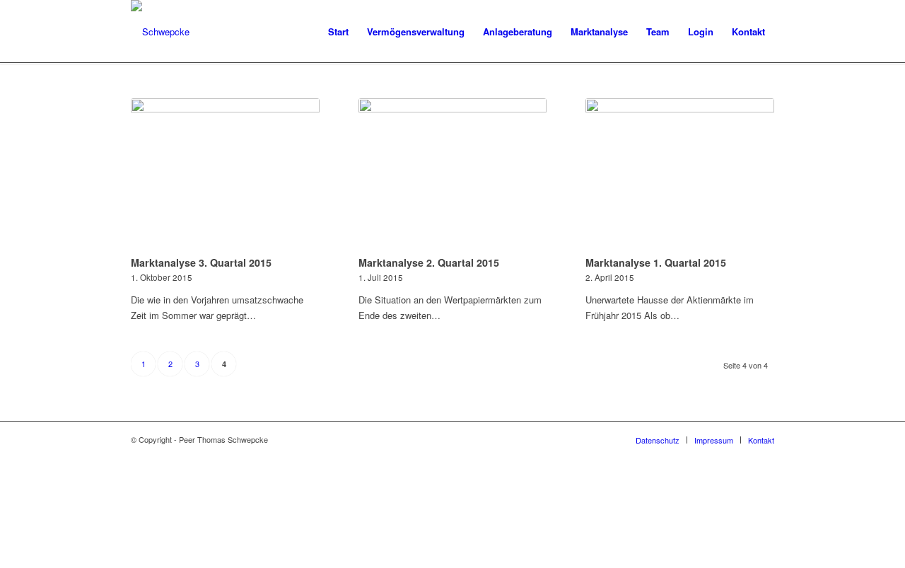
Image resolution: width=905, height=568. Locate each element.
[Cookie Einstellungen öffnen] (106, 560)
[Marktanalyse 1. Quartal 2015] (679, 174)
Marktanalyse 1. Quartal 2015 (655, 262)
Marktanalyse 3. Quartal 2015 (201, 262)
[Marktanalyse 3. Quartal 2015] (225, 174)
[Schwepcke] (160, 32)
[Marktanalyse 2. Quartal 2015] (452, 174)
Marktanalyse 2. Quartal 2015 (428, 262)
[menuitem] (338, 32)
